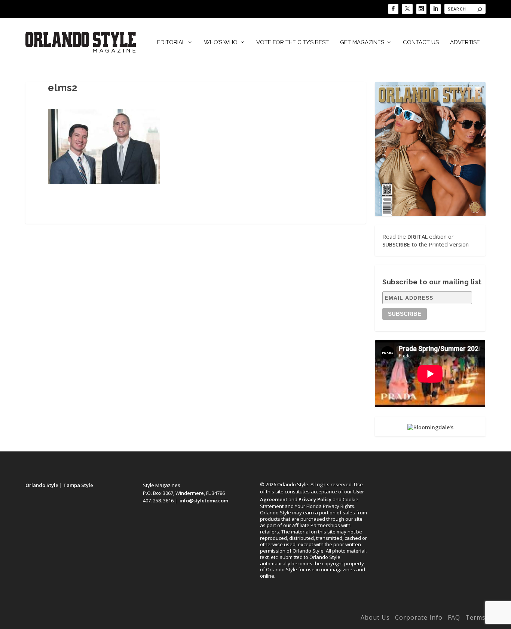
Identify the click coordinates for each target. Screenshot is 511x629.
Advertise (465, 42)
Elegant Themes (75, 619)
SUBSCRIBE (396, 244)
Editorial (171, 42)
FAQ (454, 617)
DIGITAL (417, 236)
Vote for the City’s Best (292, 42)
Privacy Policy (315, 499)
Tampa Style (78, 485)
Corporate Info (419, 617)
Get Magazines (362, 42)
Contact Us (421, 42)
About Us (375, 617)
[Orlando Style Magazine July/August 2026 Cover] (430, 149)
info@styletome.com (204, 500)
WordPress (142, 619)
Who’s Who (221, 42)
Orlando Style (41, 485)
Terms (475, 617)
